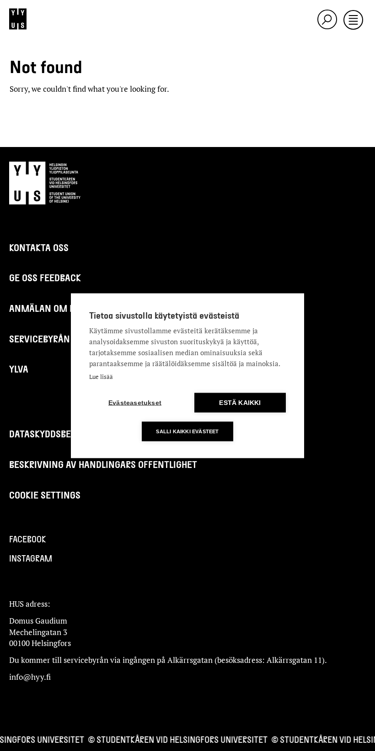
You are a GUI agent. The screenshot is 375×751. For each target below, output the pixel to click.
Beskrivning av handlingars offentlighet (103, 464)
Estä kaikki (240, 402)
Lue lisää (101, 376)
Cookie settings (44, 494)
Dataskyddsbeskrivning (62, 433)
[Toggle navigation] (353, 21)
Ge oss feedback (45, 277)
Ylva (18, 368)
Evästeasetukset (134, 402)
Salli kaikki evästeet (187, 431)
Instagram (30, 558)
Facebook (27, 539)
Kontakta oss (39, 247)
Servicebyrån (39, 338)
